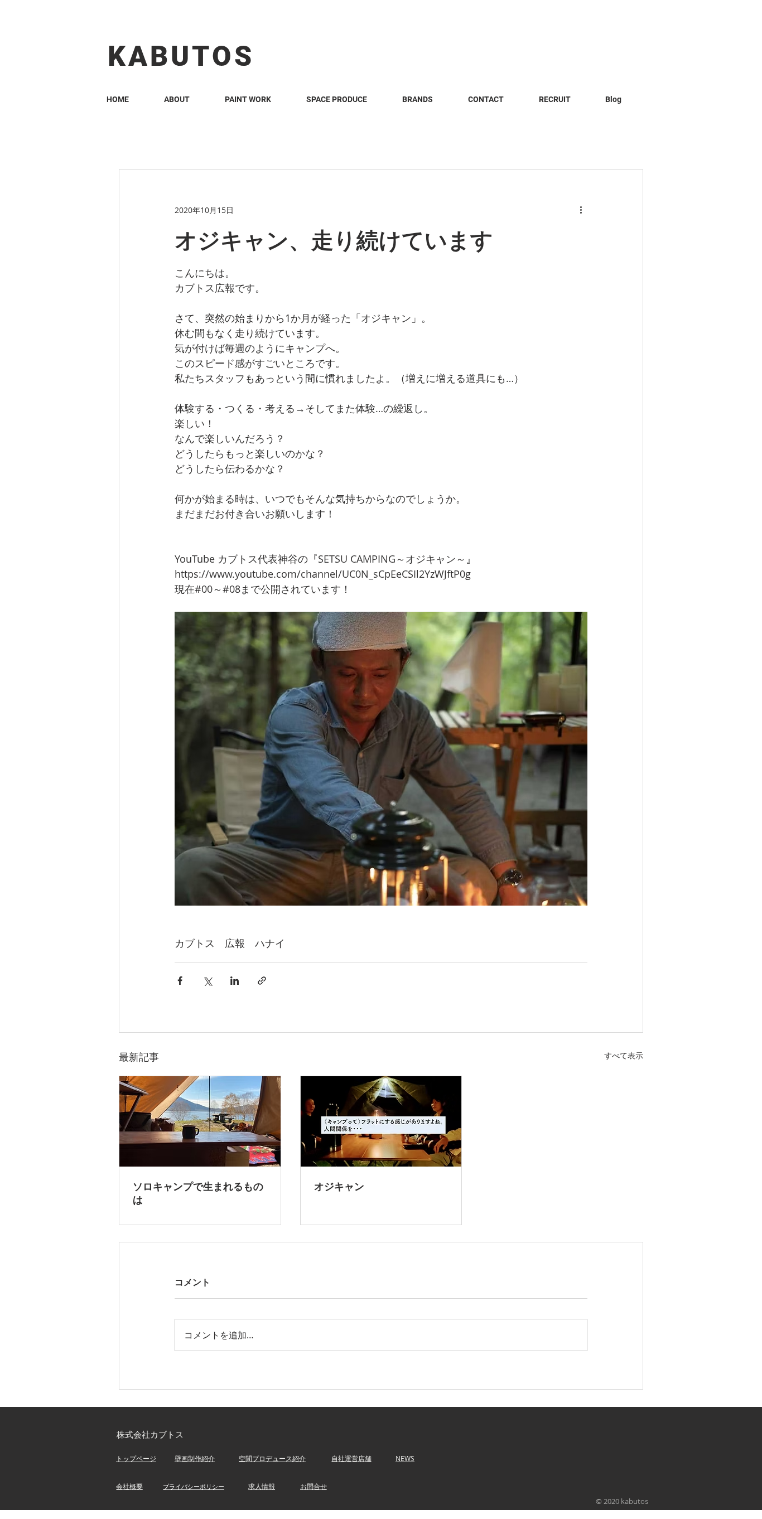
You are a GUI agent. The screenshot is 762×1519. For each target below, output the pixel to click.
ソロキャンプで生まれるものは (198, 1193)
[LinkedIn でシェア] (234, 980)
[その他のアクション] (580, 209)
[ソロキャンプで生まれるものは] (200, 1121)
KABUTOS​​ (181, 56)
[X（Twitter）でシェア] (207, 980)
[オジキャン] (381, 1121)
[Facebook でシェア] (180, 980)
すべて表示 (623, 1055)
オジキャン (339, 1186)
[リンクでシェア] (262, 980)
